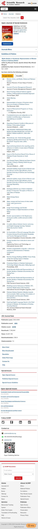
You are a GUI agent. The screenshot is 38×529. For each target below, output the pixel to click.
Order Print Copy (7, 357)
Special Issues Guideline (10, 382)
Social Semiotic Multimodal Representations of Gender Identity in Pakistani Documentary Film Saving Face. (20, 271)
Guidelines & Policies (8, 54)
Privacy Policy (24, 515)
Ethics (22, 486)
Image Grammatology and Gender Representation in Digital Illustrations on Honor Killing (20, 209)
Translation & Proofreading (9, 512)
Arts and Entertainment (7, 406)
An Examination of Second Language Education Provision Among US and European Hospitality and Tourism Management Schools (21, 234)
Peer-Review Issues (26, 494)
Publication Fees (25, 496)
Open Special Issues (8, 375)
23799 (14, 327)
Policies (23, 502)
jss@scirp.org (21, 31)
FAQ (3, 365)
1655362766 (8, 440)
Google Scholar (7, 76)
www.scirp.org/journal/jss (20, 30)
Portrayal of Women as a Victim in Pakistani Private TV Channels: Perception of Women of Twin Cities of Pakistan (20, 190)
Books (3, 491)
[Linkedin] (20, 422)
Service (4, 502)
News (3, 499)
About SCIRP (25, 483)
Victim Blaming (11, 98)
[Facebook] (11, 422)
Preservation (24, 510)
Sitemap (3, 494)
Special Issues (24, 499)
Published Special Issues (10, 379)
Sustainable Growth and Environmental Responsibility (15, 392)
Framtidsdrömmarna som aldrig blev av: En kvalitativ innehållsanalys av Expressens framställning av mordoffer (19, 117)
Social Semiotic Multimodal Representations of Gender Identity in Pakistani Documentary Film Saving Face (20, 279)
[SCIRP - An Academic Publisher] (12, 3)
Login (4, 9)
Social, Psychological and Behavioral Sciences (13, 401)
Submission (7, 44)
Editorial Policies (25, 488)
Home (5, 14)
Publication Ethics (25, 507)
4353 (15, 323)
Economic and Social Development (10, 396)
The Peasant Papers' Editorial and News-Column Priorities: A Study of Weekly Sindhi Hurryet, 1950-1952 (21, 162)
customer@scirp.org (10, 433)
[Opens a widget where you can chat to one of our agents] (31, 525)
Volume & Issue (5, 518)
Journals (11, 14)
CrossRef (19, 76)
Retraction (23, 512)
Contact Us (5, 361)
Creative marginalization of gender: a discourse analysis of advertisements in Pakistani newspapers (20, 250)
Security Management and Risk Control (11, 410)
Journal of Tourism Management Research (19, 87)
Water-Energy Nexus (13, 197)
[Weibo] (29, 422)
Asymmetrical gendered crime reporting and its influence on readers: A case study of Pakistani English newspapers (20, 147)
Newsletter (5, 354)
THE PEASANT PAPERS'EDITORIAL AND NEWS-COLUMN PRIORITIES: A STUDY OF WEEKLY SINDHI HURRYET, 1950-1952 (20, 131)
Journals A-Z (5, 486)
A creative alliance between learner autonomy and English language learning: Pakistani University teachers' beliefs (20, 226)
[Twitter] (3, 422)
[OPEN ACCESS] (32, 3)
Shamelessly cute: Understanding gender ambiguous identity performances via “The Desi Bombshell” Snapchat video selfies (20, 139)
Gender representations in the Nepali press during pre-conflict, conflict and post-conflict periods (19, 217)
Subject (3, 488)
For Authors (23, 491)
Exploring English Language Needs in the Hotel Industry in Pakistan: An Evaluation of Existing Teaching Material (20, 304)
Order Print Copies (6, 510)
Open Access (24, 505)
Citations (16, 33)
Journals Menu (6, 49)
